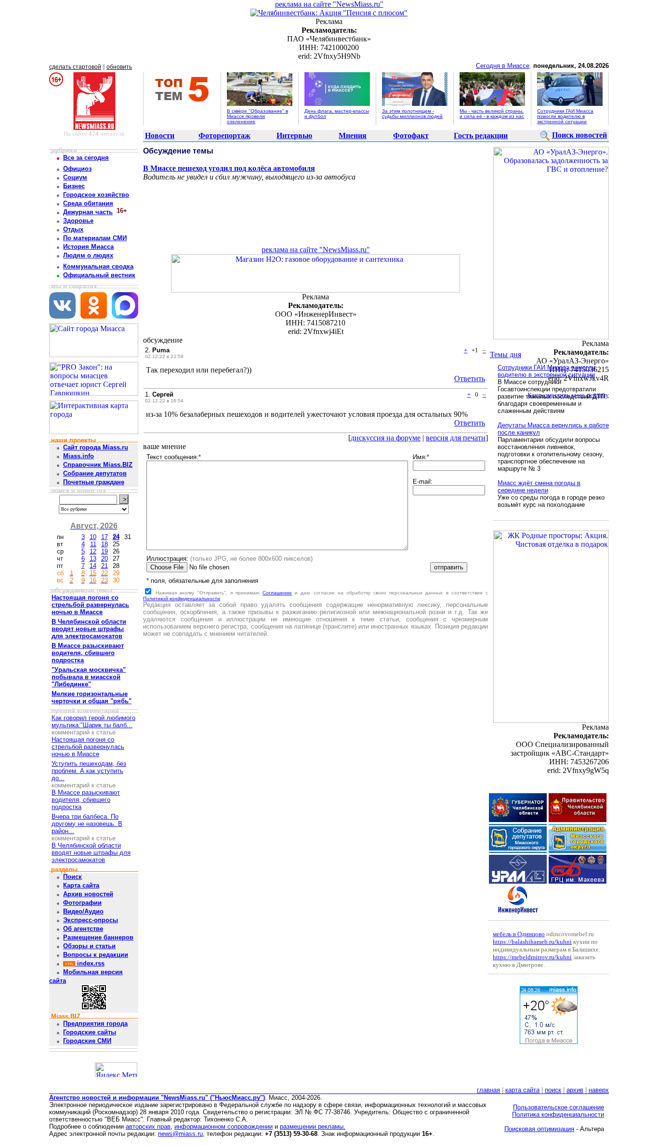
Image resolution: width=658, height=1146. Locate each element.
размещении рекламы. (312, 1126)
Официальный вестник (99, 275)
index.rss (90, 963)
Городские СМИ (87, 1040)
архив (574, 1090)
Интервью (294, 135)
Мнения (353, 135)
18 (104, 544)
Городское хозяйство (96, 194)
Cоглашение (277, 592)
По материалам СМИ (95, 238)
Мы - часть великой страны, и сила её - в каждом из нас (492, 113)
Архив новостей (88, 894)
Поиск (72, 876)
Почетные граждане (93, 482)
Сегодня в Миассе (502, 65)
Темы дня (505, 354)
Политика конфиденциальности (558, 1114)
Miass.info (78, 456)
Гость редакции (481, 135)
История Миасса (88, 246)
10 (93, 537)
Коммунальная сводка (98, 266)
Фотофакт (411, 135)
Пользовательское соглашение (558, 1107)
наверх (599, 1090)
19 (104, 551)
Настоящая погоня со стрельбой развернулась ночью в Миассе (88, 747)
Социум (75, 177)
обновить (119, 67)
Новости (159, 135)
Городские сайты (89, 1032)
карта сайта (522, 1090)
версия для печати (456, 438)
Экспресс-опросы (90, 920)
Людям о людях (88, 255)
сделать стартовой (75, 67)
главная (488, 1090)
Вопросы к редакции (95, 954)
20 (104, 558)
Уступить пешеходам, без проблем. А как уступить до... (89, 771)
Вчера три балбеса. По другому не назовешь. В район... (87, 824)
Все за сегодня (86, 157)
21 (104, 565)
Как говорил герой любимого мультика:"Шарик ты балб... (93, 721)
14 (93, 565)
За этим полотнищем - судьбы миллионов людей (412, 113)
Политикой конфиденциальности (181, 598)
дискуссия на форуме (386, 438)
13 (93, 558)
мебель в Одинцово (519, 934)
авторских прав (148, 1126)
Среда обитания (88, 203)
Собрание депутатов (95, 473)
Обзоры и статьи (89, 946)
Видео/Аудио (83, 911)
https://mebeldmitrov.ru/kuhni (532, 957)
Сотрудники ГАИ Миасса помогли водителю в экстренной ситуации (565, 116)
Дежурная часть (88, 212)
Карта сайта (81, 885)
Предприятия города (95, 1023)
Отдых (73, 229)
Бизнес (74, 186)
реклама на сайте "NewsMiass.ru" (329, 4)
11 (93, 544)
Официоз (77, 168)
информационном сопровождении (223, 1126)
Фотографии (82, 902)
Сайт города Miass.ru (95, 447)
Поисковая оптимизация (539, 1129)
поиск (553, 1090)
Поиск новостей (579, 135)
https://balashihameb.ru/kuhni (532, 941)
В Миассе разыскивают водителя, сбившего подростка (86, 800)
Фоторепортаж (224, 135)
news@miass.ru (180, 1133)
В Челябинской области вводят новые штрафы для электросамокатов (91, 852)
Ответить (469, 378)
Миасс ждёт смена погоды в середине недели (539, 486)
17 (104, 537)
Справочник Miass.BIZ (97, 464)
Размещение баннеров (98, 937)
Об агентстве (83, 928)
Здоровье (78, 220)
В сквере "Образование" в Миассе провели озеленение (257, 116)
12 (93, 551)
